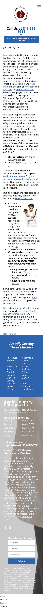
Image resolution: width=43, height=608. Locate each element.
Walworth (12, 366)
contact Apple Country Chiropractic (19, 312)
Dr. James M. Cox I (25, 586)
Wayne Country (26, 362)
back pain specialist (13, 176)
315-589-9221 (27, 30)
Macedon (11, 383)
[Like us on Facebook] (5, 528)
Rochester (27, 369)
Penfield (11, 372)
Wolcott (11, 389)
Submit (21, 561)
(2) (20, 212)
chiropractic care (24, 198)
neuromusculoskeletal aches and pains (20, 180)
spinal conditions (25, 89)
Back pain (20, 83)
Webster (11, 360)
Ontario (11, 374)
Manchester (28, 389)
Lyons (25, 383)
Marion (25, 377)
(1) (9, 165)
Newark (26, 374)
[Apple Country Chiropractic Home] (21, 14)
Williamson (27, 357)
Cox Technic (31, 184)
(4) (22, 283)
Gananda (26, 386)
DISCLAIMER (11, 582)
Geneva (10, 386)
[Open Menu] (39, 6)
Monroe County (11, 379)
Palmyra (26, 372)
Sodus (25, 366)
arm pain (29, 86)
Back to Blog (9, 334)
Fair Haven (12, 357)
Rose (9, 369)
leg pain (7, 89)
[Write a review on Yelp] (10, 528)
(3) (16, 246)
